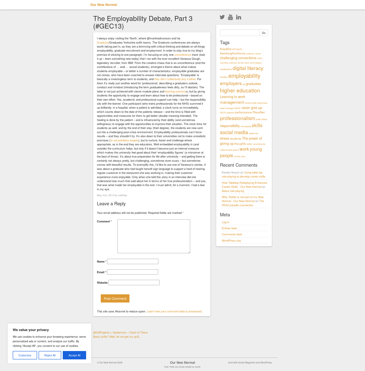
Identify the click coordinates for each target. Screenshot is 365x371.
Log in (225, 222)
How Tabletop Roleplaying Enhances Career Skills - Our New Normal (244, 185)
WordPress (266, 362)
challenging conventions (238, 57)
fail (244, 84)
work (244, 149)
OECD (223, 112)
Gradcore (103, 42)
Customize (24, 355)
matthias (122, 195)
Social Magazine (246, 362)
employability (244, 75)
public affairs (261, 119)
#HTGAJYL (237, 49)
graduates (253, 83)
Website (102, 283)
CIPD (259, 58)
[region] (49, 343)
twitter (249, 144)
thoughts (240, 143)
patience (230, 112)
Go (264, 33)
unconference (182, 55)
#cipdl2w (226, 49)
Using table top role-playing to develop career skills (243, 174)
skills (257, 125)
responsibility (230, 125)
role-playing (245, 126)
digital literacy (248, 68)
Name (101, 262)
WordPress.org (231, 240)
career (258, 53)
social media (234, 132)
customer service (236, 62)
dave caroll (249, 62)
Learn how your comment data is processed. (174, 311)
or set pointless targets (124, 140)
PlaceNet (259, 112)
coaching (224, 62)
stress (224, 138)
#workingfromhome (232, 53)
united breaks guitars (229, 149)
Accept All (74, 355)
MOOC (237, 108)
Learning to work (232, 96)
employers (231, 83)
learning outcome (175, 91)
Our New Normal (103, 4)
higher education (240, 90)
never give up (251, 107)
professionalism (237, 118)
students (235, 138)
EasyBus (224, 77)
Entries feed (229, 228)
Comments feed (232, 234)
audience (250, 53)
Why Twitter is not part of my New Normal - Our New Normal (243, 199)
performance (243, 112)
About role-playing (233, 191)
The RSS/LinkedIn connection (243, 203)
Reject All (50, 355)
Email (101, 272)
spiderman (253, 133)
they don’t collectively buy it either (175, 79)
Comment (104, 221)
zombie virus (239, 156)
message (229, 108)
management (232, 102)
